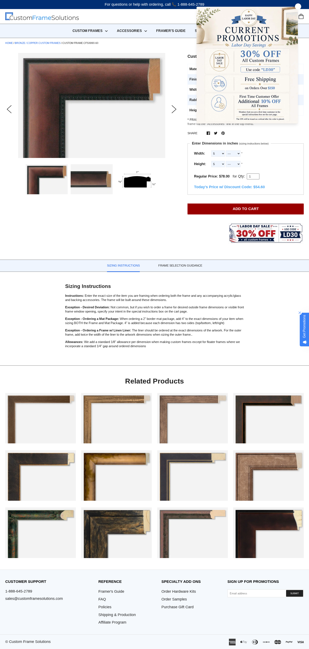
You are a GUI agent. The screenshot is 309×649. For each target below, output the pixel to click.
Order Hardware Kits (178, 591)
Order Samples (174, 599)
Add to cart (246, 209)
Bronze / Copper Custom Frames (38, 43)
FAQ (102, 599)
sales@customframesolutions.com (34, 598)
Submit (294, 593)
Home (9, 43)
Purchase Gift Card (177, 607)
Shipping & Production (117, 615)
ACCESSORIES (130, 31)
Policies (104, 607)
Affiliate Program (112, 622)
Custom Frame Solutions (30, 642)
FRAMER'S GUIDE (171, 31)
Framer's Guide (111, 591)
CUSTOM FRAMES (88, 31)
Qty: (241, 176)
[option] (91, 105)
